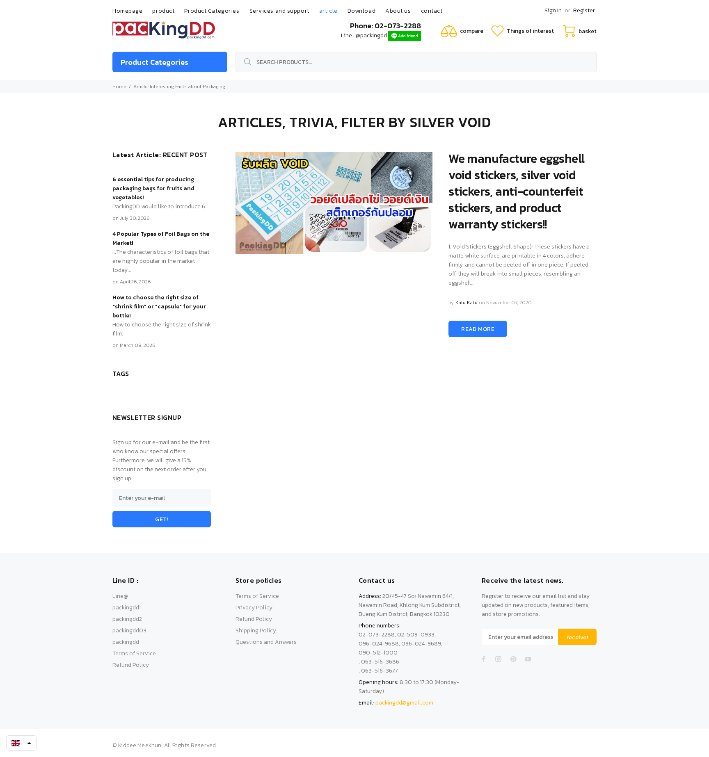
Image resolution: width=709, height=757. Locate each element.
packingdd (125, 642)
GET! (161, 519)
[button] (21, 743)
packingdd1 (126, 607)
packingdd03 (129, 630)
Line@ (120, 596)
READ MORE (477, 329)
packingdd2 (127, 619)
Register (584, 10)
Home (119, 86)
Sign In (553, 10)
